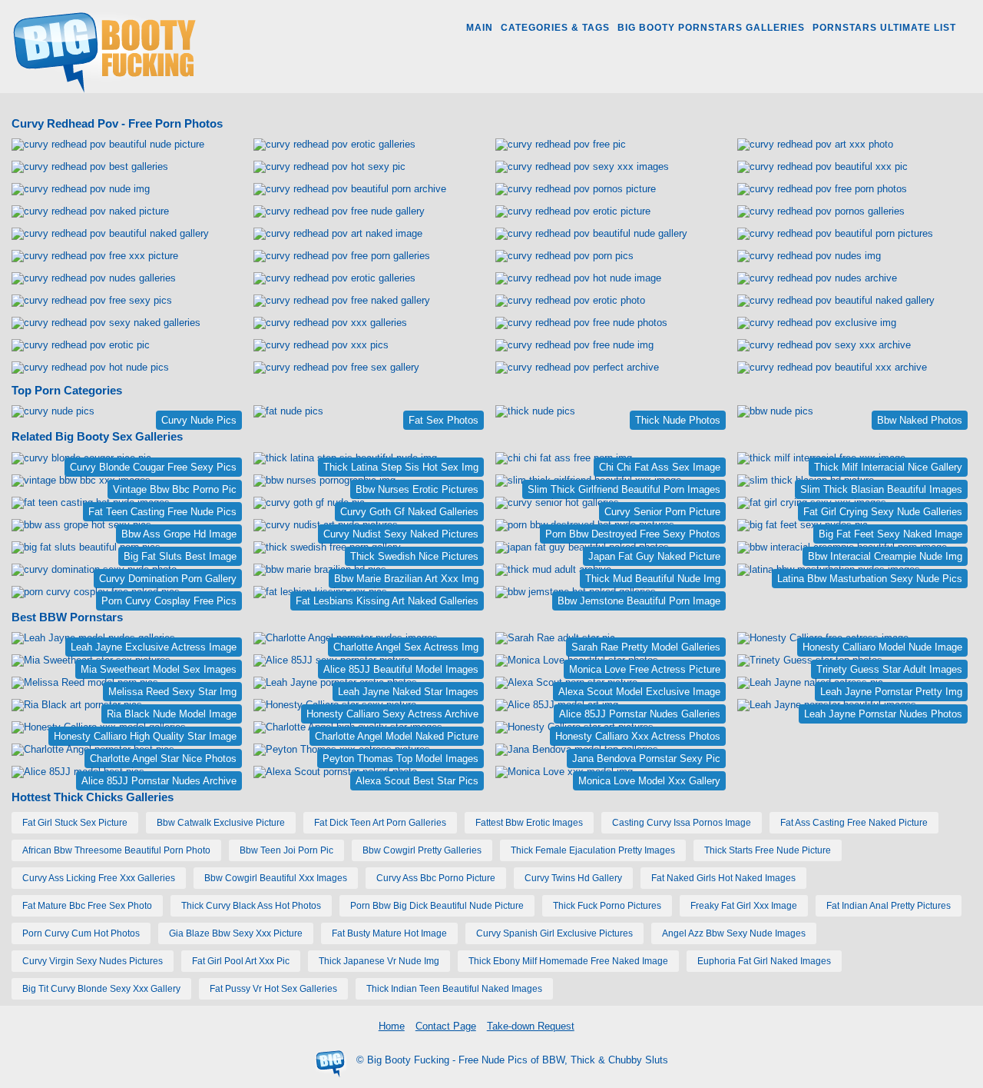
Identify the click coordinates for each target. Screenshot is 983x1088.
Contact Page (445, 1026)
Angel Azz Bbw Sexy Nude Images (734, 933)
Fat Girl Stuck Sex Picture (74, 822)
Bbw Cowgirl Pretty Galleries (422, 850)
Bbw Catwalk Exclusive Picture (221, 822)
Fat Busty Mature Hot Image (389, 933)
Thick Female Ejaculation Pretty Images (593, 850)
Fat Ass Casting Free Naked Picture (854, 822)
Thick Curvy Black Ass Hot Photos (251, 905)
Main (479, 27)
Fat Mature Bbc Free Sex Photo (87, 905)
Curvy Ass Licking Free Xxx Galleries (98, 878)
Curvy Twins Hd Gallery (573, 878)
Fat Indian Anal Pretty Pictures (888, 905)
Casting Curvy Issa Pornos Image (681, 822)
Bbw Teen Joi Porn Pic (286, 850)
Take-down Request (530, 1026)
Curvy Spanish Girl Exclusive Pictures (554, 933)
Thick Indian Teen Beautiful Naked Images (454, 988)
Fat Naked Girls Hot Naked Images (723, 878)
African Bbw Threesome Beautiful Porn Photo (116, 850)
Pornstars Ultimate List (884, 27)
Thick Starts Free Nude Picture (767, 850)
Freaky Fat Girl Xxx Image (743, 905)
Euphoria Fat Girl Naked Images (764, 961)
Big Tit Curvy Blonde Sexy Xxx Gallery (101, 988)
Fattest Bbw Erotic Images (529, 822)
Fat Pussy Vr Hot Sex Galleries (273, 988)
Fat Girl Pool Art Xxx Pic (241, 961)
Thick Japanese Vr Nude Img (379, 961)
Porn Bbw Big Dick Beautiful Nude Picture (437, 905)
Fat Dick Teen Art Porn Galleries (380, 822)
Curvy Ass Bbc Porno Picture (435, 878)
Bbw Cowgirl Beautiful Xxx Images (275, 878)
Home (392, 1026)
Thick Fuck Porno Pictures (607, 905)
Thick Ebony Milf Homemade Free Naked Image (568, 961)
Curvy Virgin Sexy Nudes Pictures (92, 961)
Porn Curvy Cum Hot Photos (81, 933)
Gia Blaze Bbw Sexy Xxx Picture (236, 933)
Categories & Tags (555, 27)
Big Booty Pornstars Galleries (711, 27)
